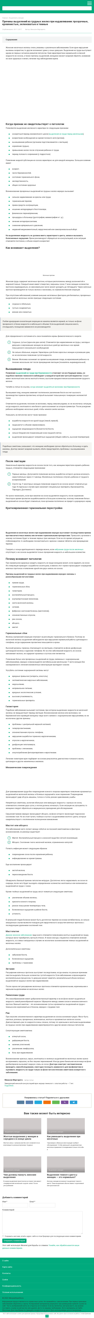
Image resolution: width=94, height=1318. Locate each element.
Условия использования (12, 1292)
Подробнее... (9, 1086)
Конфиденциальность (11, 1286)
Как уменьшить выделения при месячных (63, 1137)
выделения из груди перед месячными (66, 134)
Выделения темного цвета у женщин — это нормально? (62, 1175)
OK (47, 1316)
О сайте (5, 1261)
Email (32, 1202)
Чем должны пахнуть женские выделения (19, 1175)
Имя (4, 1202)
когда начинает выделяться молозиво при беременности (55, 387)
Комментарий (8, 1210)
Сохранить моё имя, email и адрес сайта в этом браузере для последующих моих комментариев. (43, 1236)
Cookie (5, 1280)
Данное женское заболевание (19, 935)
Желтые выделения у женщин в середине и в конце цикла (20, 1137)
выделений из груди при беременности (34, 373)
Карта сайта (7, 1267)
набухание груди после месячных (69, 549)
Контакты (6, 1273)
